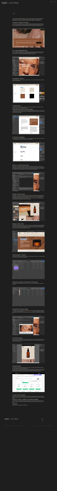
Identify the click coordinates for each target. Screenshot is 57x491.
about (42, 419)
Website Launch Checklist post (33, 197)
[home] (10, 3)
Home (42, 418)
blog (42, 420)
